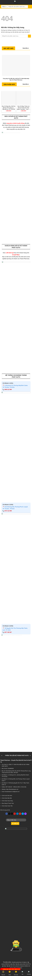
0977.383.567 (9, 787)
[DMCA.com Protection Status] (16, 944)
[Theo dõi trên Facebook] (6, 813)
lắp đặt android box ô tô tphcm (19, 962)
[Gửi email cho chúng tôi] (12, 813)
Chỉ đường (29, 974)
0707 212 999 (8, 510)
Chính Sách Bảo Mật (7, 798)
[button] (2, 2)
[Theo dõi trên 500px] (23, 813)
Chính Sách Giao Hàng (7, 800)
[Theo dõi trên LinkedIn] (17, 813)
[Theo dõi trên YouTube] (20, 813)
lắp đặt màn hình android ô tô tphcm (15, 966)
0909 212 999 (8, 389)
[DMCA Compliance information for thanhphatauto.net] (16, 949)
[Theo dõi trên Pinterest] (14, 813)
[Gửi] (29, 6)
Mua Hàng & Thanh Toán (8, 803)
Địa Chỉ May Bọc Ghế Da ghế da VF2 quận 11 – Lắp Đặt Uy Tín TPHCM (8, 108)
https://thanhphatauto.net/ (12, 789)
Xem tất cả (26, 48)
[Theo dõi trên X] (9, 813)
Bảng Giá (3, 974)
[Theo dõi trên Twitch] (25, 813)
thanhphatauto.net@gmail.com (12, 791)
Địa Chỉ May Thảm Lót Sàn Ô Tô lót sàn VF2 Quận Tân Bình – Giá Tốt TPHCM (23, 108)
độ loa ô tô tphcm (18, 967)
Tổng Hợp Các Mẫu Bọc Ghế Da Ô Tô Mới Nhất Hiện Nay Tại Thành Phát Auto (16, 79)
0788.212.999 (16, 787)
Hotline (9, 974)
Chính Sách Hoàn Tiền (7, 805)
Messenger (16, 974)
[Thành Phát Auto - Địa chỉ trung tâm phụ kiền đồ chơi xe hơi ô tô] (16, 2)
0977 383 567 (8, 632)
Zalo (22, 974)
